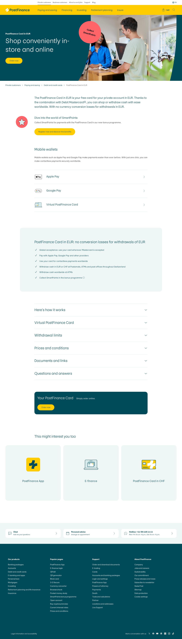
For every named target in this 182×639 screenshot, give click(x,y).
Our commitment (141, 575)
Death (94, 593)
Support (87, 2)
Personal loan (13, 579)
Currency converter (58, 586)
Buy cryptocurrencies (59, 604)
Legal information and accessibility (24, 634)
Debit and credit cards (53, 85)
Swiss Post (138, 586)
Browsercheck (56, 589)
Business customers (60, 2)
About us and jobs (75, 2)
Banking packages (16, 564)
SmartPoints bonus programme (63, 596)
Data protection (141, 593)
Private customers (44, 2)
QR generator (56, 575)
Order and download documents (106, 564)
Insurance (12, 593)
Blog (93, 2)
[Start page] (17, 10)
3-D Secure (55, 582)
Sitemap (138, 589)
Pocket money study (58, 593)
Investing (12, 586)
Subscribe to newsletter (144, 582)
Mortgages (12, 582)
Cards (94, 572)
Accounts (12, 568)
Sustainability (140, 572)
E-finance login (56, 568)
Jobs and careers (141, 568)
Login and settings (100, 579)
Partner (95, 600)
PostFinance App (57, 564)
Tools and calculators (101, 596)
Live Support (97, 607)
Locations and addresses (102, 604)
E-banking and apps (16, 575)
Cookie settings (141, 596)
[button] (174, 10)
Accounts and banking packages (106, 575)
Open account (56, 600)
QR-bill (52, 572)
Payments (96, 589)
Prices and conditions (59, 611)
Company (138, 564)
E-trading (96, 568)
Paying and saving (32, 85)
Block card (54, 579)
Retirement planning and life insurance (24, 589)
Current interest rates (59, 607)
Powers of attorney (100, 586)
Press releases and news (144, 579)
